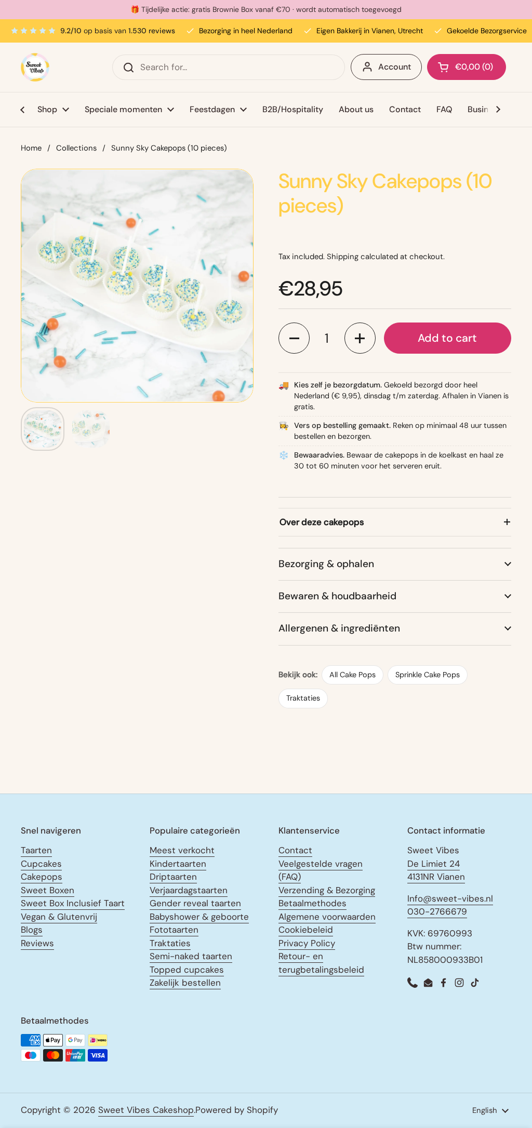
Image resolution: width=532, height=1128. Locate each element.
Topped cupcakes (187, 969)
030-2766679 (437, 911)
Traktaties (303, 698)
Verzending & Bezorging (326, 890)
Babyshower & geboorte (199, 916)
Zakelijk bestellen (185, 982)
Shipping (342, 256)
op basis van (117, 30)
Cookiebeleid (305, 929)
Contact (295, 850)
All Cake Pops (352, 674)
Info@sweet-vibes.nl (450, 898)
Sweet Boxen (47, 890)
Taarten (36, 850)
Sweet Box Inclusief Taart (73, 903)
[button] (294, 338)
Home (31, 148)
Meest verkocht (182, 850)
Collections (76, 148)
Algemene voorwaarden (327, 916)
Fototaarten (174, 929)
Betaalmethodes (312, 903)
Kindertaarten (178, 863)
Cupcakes (41, 863)
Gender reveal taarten (195, 903)
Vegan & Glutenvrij (59, 916)
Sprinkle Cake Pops (427, 674)
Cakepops (41, 876)
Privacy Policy (306, 943)
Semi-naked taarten (191, 956)
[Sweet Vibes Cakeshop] (35, 67)
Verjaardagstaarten (189, 890)
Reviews (37, 943)
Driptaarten (173, 876)
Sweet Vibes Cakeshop (146, 1110)
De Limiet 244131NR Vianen (436, 870)
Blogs (32, 929)
